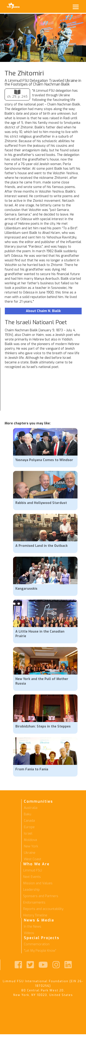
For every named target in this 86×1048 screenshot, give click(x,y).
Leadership (31, 890)
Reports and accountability (43, 909)
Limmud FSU (32, 870)
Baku (27, 814)
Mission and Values (38, 883)
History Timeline (35, 915)
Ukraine (29, 853)
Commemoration (37, 944)
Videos (29, 933)
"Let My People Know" (40, 950)
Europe (29, 827)
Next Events (32, 877)
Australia (30, 808)
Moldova (30, 840)
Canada (29, 820)
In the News (32, 926)
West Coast (32, 859)
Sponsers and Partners (40, 896)
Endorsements (34, 902)
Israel (28, 833)
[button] (51, 7)
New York (31, 846)
